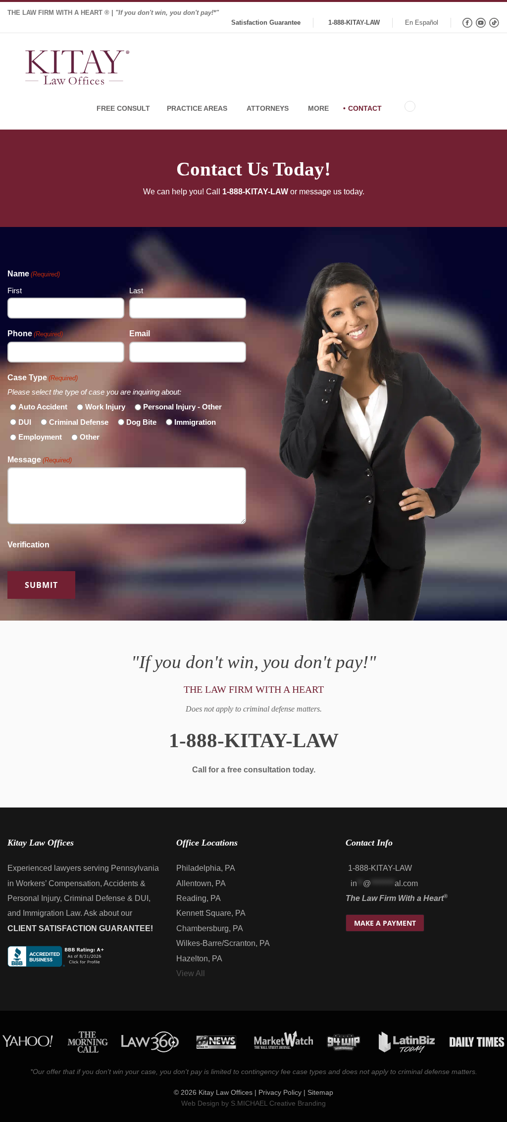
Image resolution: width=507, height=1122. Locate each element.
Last (136, 290)
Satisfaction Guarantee (266, 22)
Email (139, 333)
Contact (365, 108)
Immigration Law (51, 913)
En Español (421, 22)
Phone (35, 333)
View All (190, 973)
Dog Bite (141, 422)
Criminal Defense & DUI (106, 898)
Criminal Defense (78, 422)
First (14, 290)
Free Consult (123, 108)
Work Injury (105, 407)
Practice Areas (197, 108)
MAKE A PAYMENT (385, 923)
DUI (24, 422)
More (318, 108)
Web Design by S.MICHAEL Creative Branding (253, 1103)
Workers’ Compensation (58, 883)
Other (90, 437)
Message (39, 459)
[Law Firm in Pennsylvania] (77, 69)
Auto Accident (42, 407)
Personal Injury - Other (182, 407)
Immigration (195, 422)
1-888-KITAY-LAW (354, 22)
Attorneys (268, 108)
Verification (28, 544)
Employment (40, 437)
